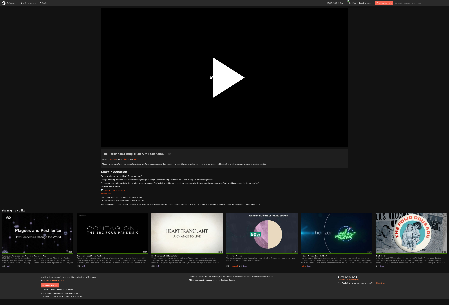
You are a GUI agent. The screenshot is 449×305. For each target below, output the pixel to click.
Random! (44, 3)
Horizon (303, 266)
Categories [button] (11, 3)
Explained (235, 266)
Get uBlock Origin (335, 3)
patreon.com (106, 194)
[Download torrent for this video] (125, 159)
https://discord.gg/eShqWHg (348, 279)
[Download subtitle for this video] (135, 159)
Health (8, 266)
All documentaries (29, 3)
